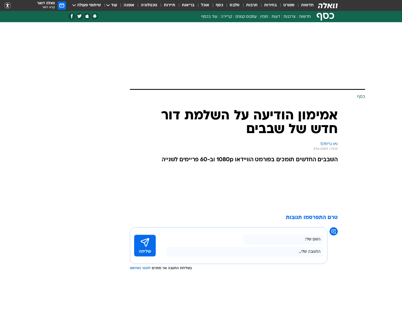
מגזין (264, 17)
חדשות (307, 5)
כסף (219, 5)
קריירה (226, 17)
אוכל (205, 5)
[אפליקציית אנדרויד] (94, 16)
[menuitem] (304, 5)
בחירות (270, 5)
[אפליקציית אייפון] (87, 16)
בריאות (188, 5)
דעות (276, 17)
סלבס (235, 5)
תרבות (252, 5)
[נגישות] (7, 5)
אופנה (129, 5)
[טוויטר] (79, 16)
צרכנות (290, 17)
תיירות (169, 5)
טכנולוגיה (149, 5)
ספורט (289, 5)
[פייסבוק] (71, 16)
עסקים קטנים (246, 17)
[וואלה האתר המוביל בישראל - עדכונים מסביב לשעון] (328, 5)
